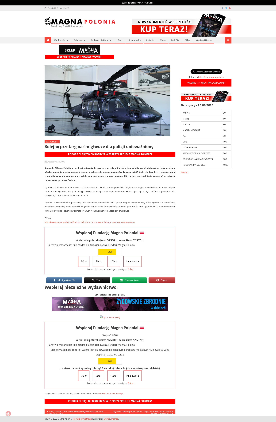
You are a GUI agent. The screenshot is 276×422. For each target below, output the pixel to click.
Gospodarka (134, 40)
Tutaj (130, 269)
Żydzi (120, 40)
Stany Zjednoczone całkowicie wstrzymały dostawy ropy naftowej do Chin (75, 412)
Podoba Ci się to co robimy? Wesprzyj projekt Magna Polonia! (110, 154)
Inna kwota (132, 261)
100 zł (113, 261)
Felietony (78, 40)
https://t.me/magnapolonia (211, 77)
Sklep (187, 40)
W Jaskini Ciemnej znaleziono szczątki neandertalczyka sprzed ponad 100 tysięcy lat (143, 412)
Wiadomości (60, 40)
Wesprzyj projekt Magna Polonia (79, 57)
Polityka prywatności (82, 418)
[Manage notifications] (8, 413)
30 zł (84, 261)
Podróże (175, 40)
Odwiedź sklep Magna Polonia (79, 50)
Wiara (163, 40)
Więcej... (185, 172)
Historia (150, 40)
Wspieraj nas (202, 40)
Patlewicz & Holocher (101, 40)
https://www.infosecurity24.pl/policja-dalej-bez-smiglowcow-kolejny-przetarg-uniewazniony (90, 222)
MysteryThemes (111, 418)
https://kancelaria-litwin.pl (110, 393)
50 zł (98, 261)
